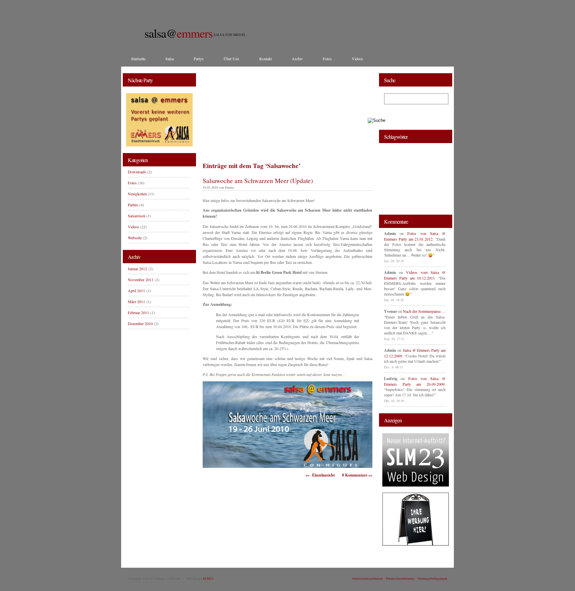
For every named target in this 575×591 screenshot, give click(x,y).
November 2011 (140, 279)
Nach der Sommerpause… (424, 311)
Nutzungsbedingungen (432, 578)
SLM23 (208, 578)
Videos (357, 58)
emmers (178, 33)
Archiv (297, 58)
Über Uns (231, 58)
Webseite (135, 237)
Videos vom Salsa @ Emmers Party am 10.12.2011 (415, 275)
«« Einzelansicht (320, 475)
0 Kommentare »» (357, 475)
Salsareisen (136, 215)
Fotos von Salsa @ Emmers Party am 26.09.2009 (415, 381)
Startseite (138, 58)
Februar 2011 (138, 312)
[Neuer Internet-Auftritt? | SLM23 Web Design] (415, 485)
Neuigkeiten (137, 193)
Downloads (137, 171)
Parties (133, 204)
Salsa (169, 58)
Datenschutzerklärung (400, 578)
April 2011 (136, 290)
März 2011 (136, 301)
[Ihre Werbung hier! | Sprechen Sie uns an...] (415, 544)
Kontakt (265, 58)
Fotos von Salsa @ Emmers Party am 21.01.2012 (415, 236)
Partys (199, 58)
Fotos (327, 58)
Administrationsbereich (367, 578)
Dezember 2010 (140, 323)
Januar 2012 (137, 268)
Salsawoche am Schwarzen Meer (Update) (258, 180)
